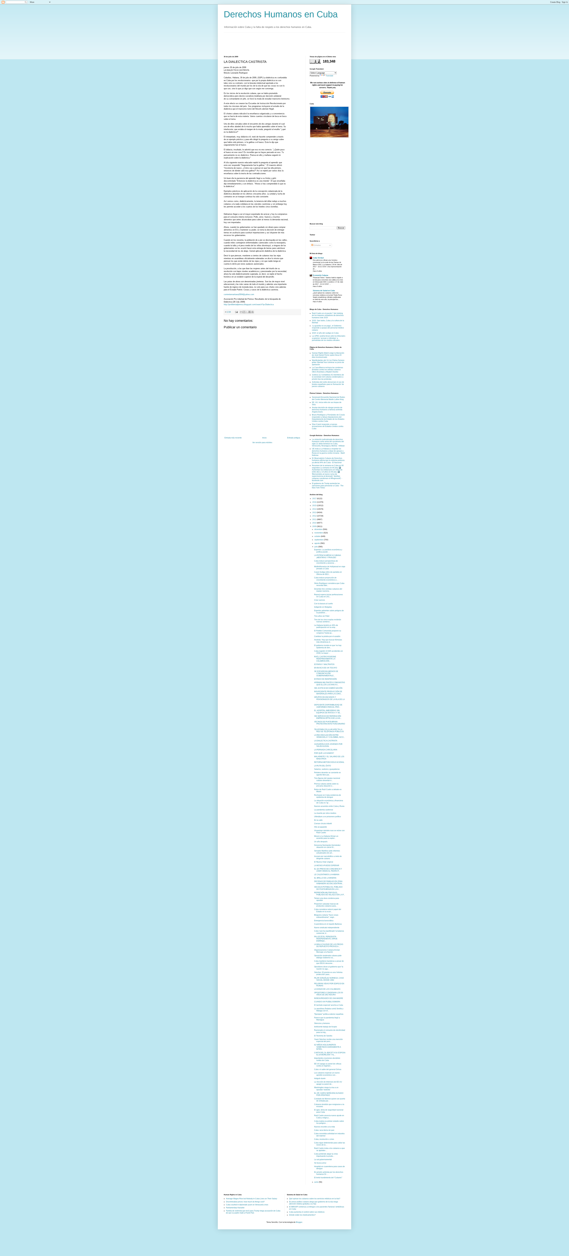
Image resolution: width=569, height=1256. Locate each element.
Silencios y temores (322, 1023)
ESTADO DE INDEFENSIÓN (325, 679)
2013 (314, 512)
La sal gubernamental (323, 1159)
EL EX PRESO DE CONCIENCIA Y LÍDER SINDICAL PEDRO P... (328, 870)
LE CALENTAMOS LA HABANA (326, 874)
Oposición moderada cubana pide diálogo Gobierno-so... (328, 957)
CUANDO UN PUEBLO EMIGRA (327, 1002)
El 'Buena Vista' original (323, 862)
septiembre (319, 540)
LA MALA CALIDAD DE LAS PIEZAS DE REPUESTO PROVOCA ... (328, 945)
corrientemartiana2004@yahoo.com (239, 294)
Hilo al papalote (320, 827)
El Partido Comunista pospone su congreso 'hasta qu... (327, 632)
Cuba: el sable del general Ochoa (327, 1069)
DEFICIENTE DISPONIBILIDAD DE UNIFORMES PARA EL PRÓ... (328, 706)
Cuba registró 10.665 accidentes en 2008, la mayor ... (328, 652)
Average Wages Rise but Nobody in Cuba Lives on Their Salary (251, 1199)
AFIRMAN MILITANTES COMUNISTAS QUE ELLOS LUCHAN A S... (329, 683)
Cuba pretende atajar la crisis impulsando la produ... (326, 1155)
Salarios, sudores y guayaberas (327, 769)
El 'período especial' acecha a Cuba (328, 1005)
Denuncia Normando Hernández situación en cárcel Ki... (327, 846)
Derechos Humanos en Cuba (281, 14)
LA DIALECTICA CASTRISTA (325, 741)
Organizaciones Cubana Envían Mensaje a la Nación (327, 951)
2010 (314, 523)
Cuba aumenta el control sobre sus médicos (307, 1212)
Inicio (264, 438)
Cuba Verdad (318, 258)
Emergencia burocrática (323, 921)
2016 (314, 502)
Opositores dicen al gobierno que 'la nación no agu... (328, 968)
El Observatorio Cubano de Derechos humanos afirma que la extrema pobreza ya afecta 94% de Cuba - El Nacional (328, 460)
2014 (314, 509)
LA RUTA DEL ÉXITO (322, 766)
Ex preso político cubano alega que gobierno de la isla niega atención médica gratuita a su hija (313, 1203)
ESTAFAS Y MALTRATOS (324, 664)
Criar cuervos (319, 600)
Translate (329, 76)
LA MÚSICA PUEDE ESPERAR (326, 865)
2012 (314, 516)
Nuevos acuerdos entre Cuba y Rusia (329, 806)
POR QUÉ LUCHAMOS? (324, 753)
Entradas (317, 245)
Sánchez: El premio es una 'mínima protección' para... (328, 973)
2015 (314, 505)
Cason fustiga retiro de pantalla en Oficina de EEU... (328, 573)
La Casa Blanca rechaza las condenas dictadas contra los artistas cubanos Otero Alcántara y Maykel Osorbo (327, 370)
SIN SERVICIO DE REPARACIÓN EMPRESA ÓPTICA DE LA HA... (328, 717)
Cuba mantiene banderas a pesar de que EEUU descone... (329, 962)
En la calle (318, 820)
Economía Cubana (320, 275)
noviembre (318, 533)
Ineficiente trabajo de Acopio (325, 1027)
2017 (314, 499)
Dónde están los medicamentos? (302, 1215)
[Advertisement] (278, 44)
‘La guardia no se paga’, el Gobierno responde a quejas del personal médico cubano (328, 328)
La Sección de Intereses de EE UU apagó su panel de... (328, 1083)
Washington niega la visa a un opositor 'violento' (326, 1088)
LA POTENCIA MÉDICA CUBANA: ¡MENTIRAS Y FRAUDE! (327, 556)
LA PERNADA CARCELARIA (325, 750)
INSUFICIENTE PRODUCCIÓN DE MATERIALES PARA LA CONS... (328, 692)
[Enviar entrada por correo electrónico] (236, 312)
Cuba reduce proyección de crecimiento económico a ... (326, 579)
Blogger (299, 1222)
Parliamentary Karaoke (235, 1208)
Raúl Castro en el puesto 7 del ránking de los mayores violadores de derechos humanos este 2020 (328, 315)
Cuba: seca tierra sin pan (324, 1130)
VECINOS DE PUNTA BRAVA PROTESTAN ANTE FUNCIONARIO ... (329, 724)
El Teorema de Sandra (323, 1036)
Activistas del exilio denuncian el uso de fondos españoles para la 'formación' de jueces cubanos (328, 384)
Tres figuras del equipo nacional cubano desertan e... (327, 779)
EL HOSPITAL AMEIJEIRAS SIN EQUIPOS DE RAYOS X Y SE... (327, 711)
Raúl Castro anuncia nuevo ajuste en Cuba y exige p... (329, 1116)
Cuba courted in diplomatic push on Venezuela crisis (247, 1205)
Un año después (320, 842)
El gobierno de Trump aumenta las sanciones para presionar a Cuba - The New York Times (327, 485)
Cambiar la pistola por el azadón (327, 636)
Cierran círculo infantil (323, 824)
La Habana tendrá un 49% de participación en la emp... (326, 626)
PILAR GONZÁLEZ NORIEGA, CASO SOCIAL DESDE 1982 (329, 979)
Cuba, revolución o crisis (324, 1139)
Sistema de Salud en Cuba (324, 291)
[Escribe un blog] (244, 311)
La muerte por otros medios (325, 813)
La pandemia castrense (323, 810)
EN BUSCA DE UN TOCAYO (325, 668)
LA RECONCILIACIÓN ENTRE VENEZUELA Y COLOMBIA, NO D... (329, 736)
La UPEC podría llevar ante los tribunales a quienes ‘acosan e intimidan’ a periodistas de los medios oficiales (328, 338)
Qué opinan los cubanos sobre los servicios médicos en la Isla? (314, 1199)
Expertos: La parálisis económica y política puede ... (328, 551)
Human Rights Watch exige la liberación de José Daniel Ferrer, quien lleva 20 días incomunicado (328, 355)
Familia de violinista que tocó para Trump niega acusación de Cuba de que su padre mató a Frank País (253, 1212)
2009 (314, 526)
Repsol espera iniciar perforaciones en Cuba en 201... (328, 596)
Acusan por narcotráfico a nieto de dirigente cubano (328, 857)
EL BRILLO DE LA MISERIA (325, 878)
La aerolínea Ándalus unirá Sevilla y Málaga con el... (328, 1010)
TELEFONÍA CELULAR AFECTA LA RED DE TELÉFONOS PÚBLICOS (329, 730)
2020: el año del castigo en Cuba (325, 333)
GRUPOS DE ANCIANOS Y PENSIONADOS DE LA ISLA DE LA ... (329, 699)
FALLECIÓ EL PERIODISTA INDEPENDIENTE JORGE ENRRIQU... (325, 939)
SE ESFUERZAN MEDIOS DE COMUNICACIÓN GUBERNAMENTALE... (326, 673)
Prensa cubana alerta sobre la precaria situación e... (326, 785)
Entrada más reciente (233, 438)
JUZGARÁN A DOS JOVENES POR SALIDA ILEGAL (328, 745)
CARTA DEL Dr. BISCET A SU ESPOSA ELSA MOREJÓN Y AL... (329, 1054)
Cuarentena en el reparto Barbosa (328, 924)
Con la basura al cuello (323, 604)
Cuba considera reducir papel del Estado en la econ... (327, 910)
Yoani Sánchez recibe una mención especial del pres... (328, 1040)
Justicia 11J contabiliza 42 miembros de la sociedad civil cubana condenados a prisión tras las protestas (328, 377)
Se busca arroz (320, 1163)
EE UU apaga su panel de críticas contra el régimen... (327, 1065)
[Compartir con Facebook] (249, 311)
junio (316, 1182)
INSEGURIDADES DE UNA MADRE (328, 998)
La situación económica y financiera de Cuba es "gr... (328, 802)
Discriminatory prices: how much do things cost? (245, 1202)
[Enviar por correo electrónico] (241, 311)
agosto (317, 543)
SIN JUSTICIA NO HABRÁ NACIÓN (328, 688)
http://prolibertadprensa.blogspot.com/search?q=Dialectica (249, 304)
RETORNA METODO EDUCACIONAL (329, 762)
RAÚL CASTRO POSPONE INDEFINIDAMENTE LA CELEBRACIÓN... (325, 659)
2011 (314, 519)
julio (316, 547)
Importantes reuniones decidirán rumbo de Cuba (327, 1059)
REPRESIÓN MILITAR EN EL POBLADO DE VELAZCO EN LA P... (329, 894)
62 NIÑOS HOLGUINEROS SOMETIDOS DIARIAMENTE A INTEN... (327, 1047)
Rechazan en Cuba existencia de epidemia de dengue (327, 796)
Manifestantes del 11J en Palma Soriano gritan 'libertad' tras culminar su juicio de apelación (328, 362)
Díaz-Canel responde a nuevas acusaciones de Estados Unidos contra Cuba (327, 426)
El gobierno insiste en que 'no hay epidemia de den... (327, 646)
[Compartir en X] (246, 311)
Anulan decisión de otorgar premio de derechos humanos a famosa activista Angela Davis (327, 410)
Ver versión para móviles (262, 442)
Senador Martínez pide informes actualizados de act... (327, 852)
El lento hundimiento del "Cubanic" (328, 1178)
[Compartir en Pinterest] (252, 311)
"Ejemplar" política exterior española (328, 1014)
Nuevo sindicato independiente (326, 928)
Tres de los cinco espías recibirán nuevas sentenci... (327, 621)
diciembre (318, 529)
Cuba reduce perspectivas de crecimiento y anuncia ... (326, 562)
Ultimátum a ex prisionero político (327, 817)
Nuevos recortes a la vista (324, 1127)
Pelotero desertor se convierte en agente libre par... (327, 774)
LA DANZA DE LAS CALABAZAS (327, 989)
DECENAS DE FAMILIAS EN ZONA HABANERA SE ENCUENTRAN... (328, 882)
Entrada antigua (293, 438)
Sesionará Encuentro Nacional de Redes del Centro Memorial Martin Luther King (328, 398)
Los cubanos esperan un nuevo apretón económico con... (327, 1074)
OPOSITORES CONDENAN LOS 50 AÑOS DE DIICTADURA (328, 994)
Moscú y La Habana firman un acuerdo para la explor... (326, 837)
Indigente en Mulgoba (323, 607)
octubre (317, 536)
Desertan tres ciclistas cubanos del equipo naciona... (328, 590)
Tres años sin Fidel (321, 616)
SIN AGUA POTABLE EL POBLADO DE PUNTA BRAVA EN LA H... (328, 888)
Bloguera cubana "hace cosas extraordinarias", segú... (326, 916)
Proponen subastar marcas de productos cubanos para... (326, 905)
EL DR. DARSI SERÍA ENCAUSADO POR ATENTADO (328, 1094)
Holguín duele (320, 1078)
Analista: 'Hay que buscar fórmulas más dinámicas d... (328, 641)
